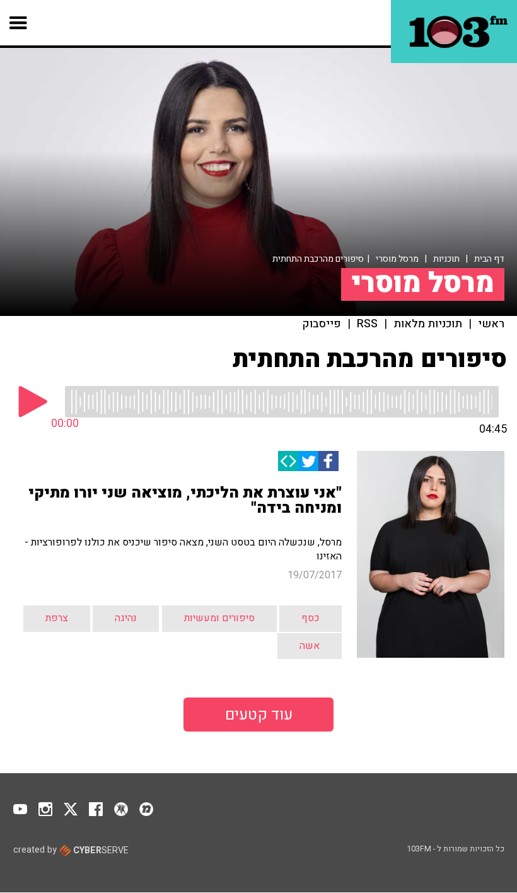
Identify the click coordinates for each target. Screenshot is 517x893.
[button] (18, 22)
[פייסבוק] (328, 461)
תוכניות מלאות (427, 324)
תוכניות (446, 259)
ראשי (491, 324)
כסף (310, 618)
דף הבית (489, 259)
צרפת (56, 618)
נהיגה (126, 618)
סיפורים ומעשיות (219, 618)
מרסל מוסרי (397, 259)
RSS (367, 324)
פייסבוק (322, 324)
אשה (309, 645)
